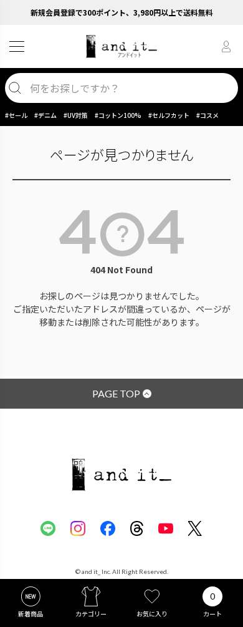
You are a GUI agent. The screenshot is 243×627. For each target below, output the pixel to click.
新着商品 (30, 613)
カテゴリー (91, 613)
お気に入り (152, 613)
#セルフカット (168, 115)
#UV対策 (76, 115)
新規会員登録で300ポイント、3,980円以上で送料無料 (122, 12)
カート (212, 613)
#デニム (45, 115)
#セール (16, 115)
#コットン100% (118, 115)
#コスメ (207, 115)
